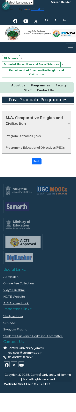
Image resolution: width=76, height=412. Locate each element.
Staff (28, 90)
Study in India (13, 316)
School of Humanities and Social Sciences (31, 64)
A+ (46, 20)
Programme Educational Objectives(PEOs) (36, 147)
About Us (18, 85)
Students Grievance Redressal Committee (33, 336)
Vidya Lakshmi (14, 290)
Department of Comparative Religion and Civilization (36, 72)
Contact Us (45, 90)
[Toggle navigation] (70, 47)
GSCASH (9, 323)
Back (37, 161)
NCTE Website (14, 296)
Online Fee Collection (18, 283)
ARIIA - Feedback (16, 303)
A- (64, 20)
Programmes (40, 85)
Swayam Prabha (15, 329)
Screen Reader (61, 2)
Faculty (61, 85)
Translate (37, 9)
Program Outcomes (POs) (24, 136)
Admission (11, 277)
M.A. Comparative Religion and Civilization (34, 120)
